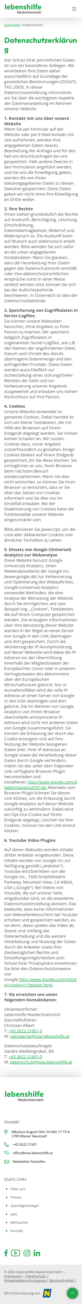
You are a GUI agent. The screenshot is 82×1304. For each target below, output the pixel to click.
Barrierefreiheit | (63, 1280)
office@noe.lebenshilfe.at (33, 1153)
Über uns (18, 1189)
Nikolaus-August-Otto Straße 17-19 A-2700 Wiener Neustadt (41, 1133)
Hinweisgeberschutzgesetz (25, 1280)
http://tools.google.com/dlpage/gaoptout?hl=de (40, 784)
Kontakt (17, 1230)
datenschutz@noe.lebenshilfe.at (41, 1062)
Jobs (14, 1214)
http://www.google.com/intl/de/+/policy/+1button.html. (40, 982)
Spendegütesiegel (25, 1205)
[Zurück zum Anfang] (72, 1293)
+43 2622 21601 (25, 1144)
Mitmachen (19, 1222)
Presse (16, 1197)
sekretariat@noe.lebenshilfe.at (39, 1036)
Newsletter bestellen (29, 1161)
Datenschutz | (37, 1276)
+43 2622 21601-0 (25, 1031)
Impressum (13, 1276)
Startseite (12, 25)
